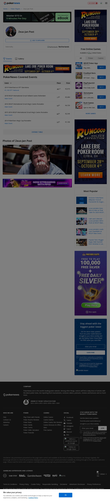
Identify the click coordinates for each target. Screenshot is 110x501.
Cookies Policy (33, 498)
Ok (65, 495)
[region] (55, 495)
